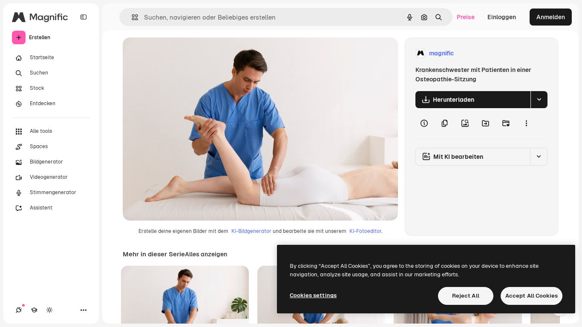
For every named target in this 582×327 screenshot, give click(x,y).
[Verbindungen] (19, 310)
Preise (466, 17)
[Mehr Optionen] (526, 123)
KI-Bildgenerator (251, 231)
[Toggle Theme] (49, 310)
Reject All (465, 295)
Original (177, 53)
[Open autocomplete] (131, 17)
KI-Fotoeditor (365, 231)
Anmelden (550, 17)
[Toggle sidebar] (83, 17)
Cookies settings (313, 295)
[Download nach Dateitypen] (538, 99)
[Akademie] (34, 310)
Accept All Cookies (531, 295)
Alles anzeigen (206, 254)
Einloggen (501, 17)
